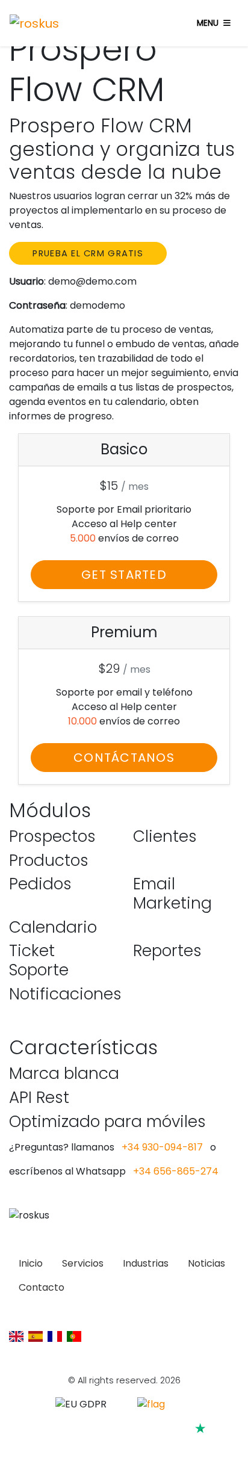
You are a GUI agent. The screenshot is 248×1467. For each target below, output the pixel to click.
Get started (124, 574)
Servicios (83, 1263)
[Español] (35, 1336)
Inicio (31, 1263)
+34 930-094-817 (162, 1147)
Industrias (146, 1263)
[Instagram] (111, 1445)
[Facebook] (137, 1445)
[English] (16, 1336)
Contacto (41, 1287)
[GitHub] (84, 1445)
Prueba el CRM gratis (88, 253)
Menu (208, 23)
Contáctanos (124, 757)
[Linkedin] (59, 1445)
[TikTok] (188, 1445)
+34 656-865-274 (176, 1171)
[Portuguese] (74, 1336)
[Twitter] (164, 1445)
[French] (55, 1336)
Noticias (206, 1263)
